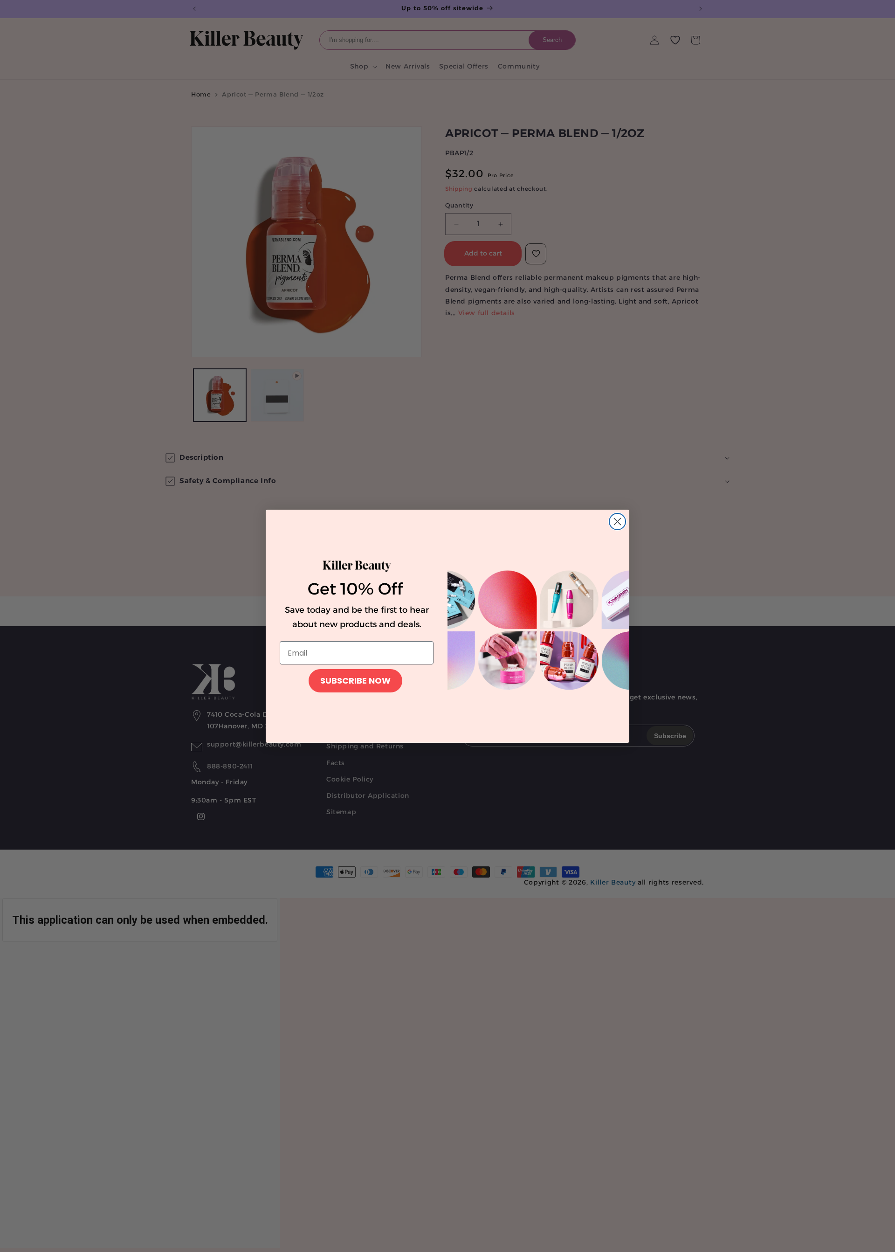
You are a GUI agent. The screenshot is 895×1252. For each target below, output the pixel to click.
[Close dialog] (617, 521)
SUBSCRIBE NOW (355, 680)
